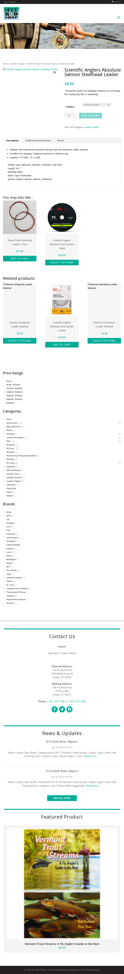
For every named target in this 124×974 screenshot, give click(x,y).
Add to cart (91, 115)
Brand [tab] (60, 140)
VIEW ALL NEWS (62, 798)
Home (5, 63)
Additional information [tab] (38, 140)
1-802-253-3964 (77, 701)
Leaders (70, 106)
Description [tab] (12, 140)
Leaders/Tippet (17, 63)
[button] (54, 72)
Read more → (91, 756)
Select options (62, 262)
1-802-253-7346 (56, 701)
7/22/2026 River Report (62, 771)
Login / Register (10, 2)
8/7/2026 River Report (62, 741)
